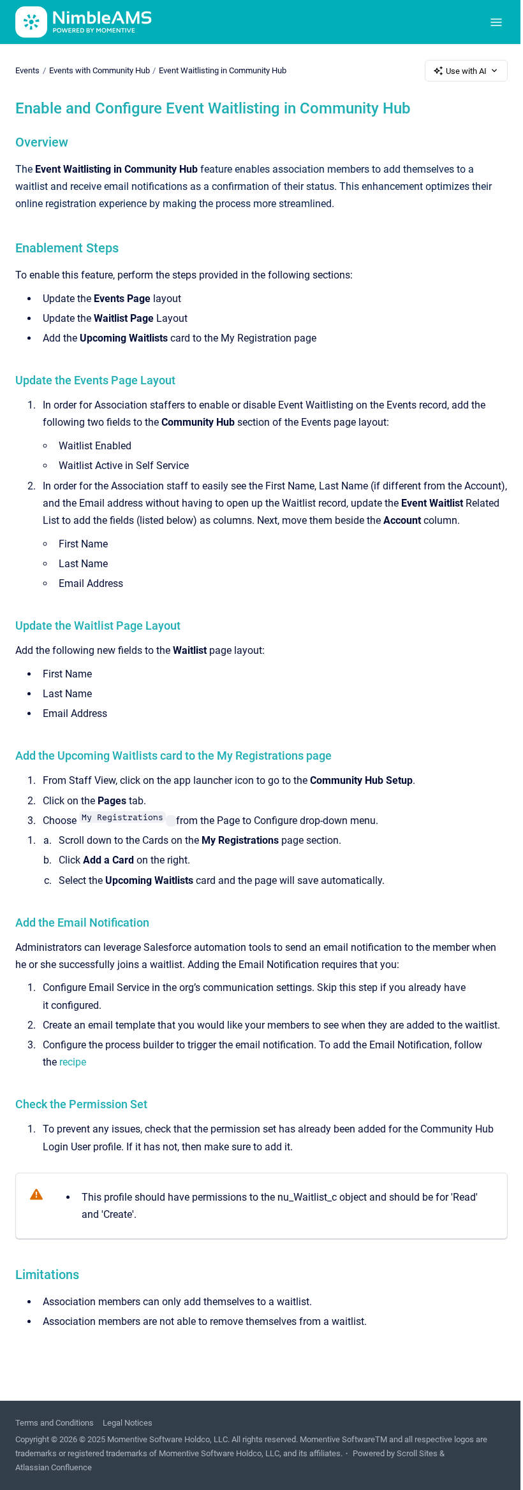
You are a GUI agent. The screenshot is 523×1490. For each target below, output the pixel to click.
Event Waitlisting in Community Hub (222, 70)
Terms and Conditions (54, 1423)
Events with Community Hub (99, 70)
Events (27, 70)
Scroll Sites (417, 1453)
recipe (72, 1062)
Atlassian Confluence (53, 1467)
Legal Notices (127, 1423)
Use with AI (466, 71)
